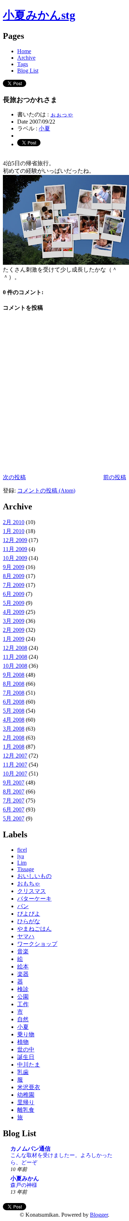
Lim (22, 863)
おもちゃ (28, 883)
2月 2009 (13, 630)
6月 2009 (13, 594)
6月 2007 (13, 809)
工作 (23, 1004)
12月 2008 (15, 648)
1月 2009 (13, 639)
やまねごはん (34, 929)
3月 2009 (13, 621)
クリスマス (31, 891)
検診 (23, 989)
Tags (22, 64)
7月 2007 (13, 800)
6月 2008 (13, 702)
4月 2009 (13, 612)
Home (24, 51)
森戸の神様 (23, 1185)
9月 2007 (13, 783)
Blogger (99, 1215)
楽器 (23, 974)
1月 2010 (13, 531)
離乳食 (25, 1110)
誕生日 (25, 1057)
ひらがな (28, 921)
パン (23, 906)
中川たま (28, 1065)
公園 (23, 997)
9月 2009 (13, 567)
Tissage (25, 869)
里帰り (25, 1102)
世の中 (25, 1049)
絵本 (23, 966)
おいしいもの (34, 876)
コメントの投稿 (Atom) (46, 490)
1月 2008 (13, 747)
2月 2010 (13, 522)
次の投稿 (14, 477)
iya (20, 856)
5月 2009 (13, 603)
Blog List (27, 71)
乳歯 (23, 1072)
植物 (23, 1042)
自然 (23, 1019)
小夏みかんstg (39, 15)
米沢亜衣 (28, 1087)
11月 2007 (15, 765)
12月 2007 (15, 756)
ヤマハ (25, 936)
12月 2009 (15, 540)
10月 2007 (15, 774)
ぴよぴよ (28, 914)
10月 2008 (15, 666)
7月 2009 (13, 585)
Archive (26, 58)
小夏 (44, 128)
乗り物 (25, 1034)
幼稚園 (25, 1095)
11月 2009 (15, 549)
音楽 (23, 951)
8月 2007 (13, 791)
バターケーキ (34, 899)
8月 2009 (13, 576)
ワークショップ (37, 944)
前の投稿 (114, 477)
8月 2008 (13, 684)
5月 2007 (13, 818)
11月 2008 (15, 657)
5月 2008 (13, 711)
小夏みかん (24, 1178)
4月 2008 (13, 720)
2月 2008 (13, 738)
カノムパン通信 (30, 1149)
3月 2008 (13, 729)
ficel (22, 850)
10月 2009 (15, 558)
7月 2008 (13, 693)
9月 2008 (13, 675)
